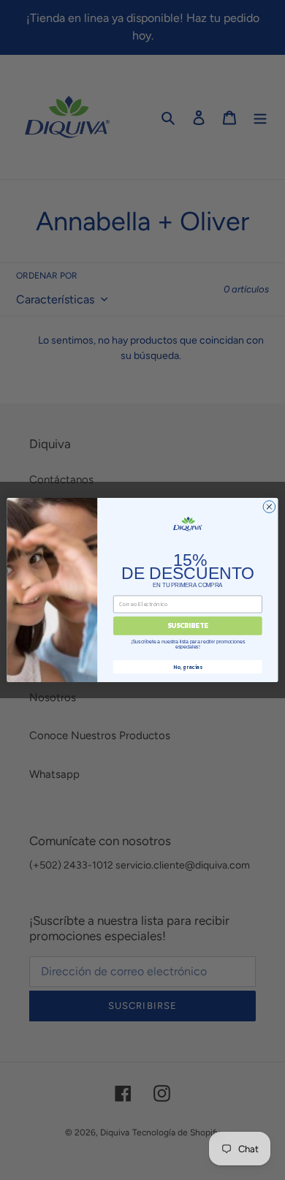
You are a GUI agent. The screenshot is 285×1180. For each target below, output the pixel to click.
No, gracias (187, 666)
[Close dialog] (269, 507)
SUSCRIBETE (187, 626)
